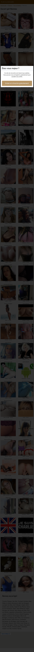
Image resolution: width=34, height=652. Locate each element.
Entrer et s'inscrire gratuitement (17, 83)
